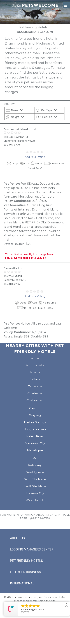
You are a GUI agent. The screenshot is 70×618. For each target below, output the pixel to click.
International (22, 583)
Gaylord (35, 408)
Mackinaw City (35, 443)
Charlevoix (35, 393)
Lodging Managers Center (31, 549)
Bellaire (34, 379)
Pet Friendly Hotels (26, 561)
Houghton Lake (35, 429)
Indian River (34, 436)
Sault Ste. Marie (35, 486)
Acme (35, 358)
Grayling (35, 415)
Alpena (35, 372)
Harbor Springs (35, 422)
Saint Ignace (35, 472)
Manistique (35, 450)
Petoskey (35, 465)
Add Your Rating (35, 157)
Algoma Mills (35, 365)
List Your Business (25, 572)
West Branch (35, 500)
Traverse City (35, 493)
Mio (35, 458)
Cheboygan (35, 400)
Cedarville (35, 386)
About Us (17, 538)
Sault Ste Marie (35, 479)
